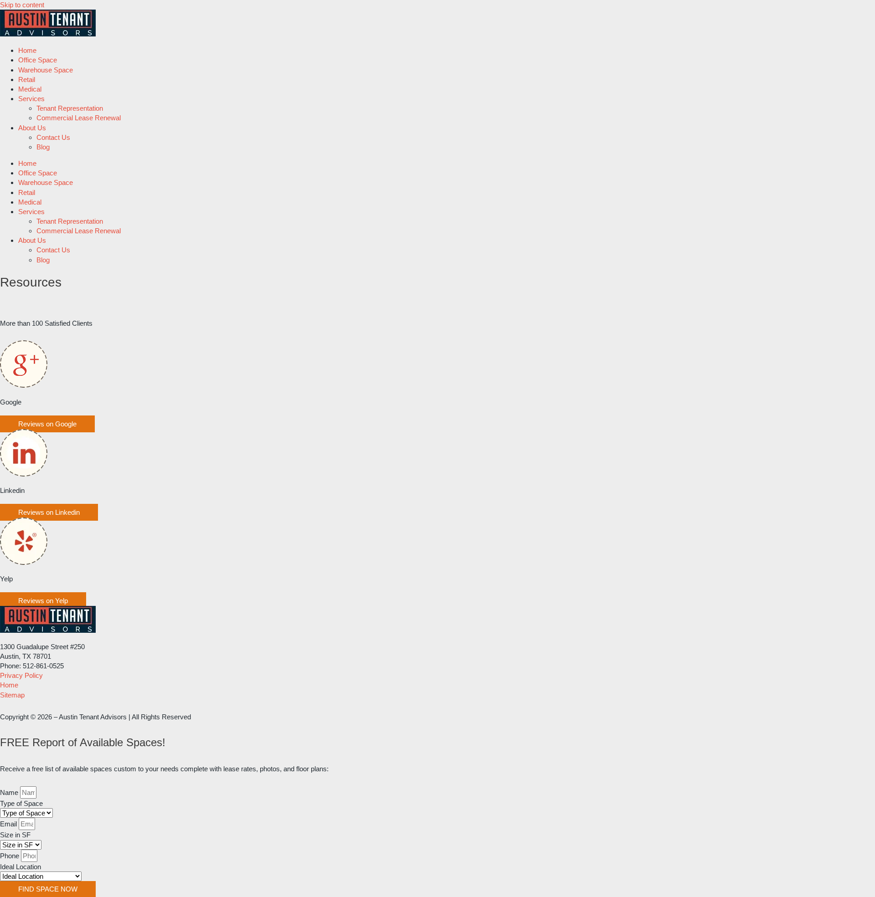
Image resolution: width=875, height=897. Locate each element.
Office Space (37, 60)
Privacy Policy (21, 675)
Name (10, 792)
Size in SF (15, 835)
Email (9, 824)
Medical (29, 89)
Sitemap (12, 695)
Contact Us (53, 137)
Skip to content (22, 5)
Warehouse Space (45, 70)
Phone (10, 856)
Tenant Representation (69, 108)
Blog (43, 147)
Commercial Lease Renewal (78, 118)
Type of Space (21, 803)
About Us (32, 128)
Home (27, 50)
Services (31, 99)
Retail (26, 79)
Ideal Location (20, 867)
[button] (47, 423)
